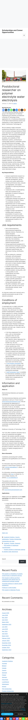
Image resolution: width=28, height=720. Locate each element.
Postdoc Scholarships (15, 539)
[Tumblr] (14, 110)
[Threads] (22, 110)
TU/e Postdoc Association (14, 363)
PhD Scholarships (7, 689)
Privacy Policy (7, 711)
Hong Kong (5, 679)
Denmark (4, 672)
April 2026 (5, 620)
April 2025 (5, 633)
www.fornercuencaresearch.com (11, 401)
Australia (4, 663)
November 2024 (6, 645)
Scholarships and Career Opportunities (12, 31)
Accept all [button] (7, 714)
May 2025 (4, 631)
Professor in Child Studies (9, 587)
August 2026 (5, 613)
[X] (6, 110)
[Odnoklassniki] (19, 110)
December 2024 (6, 643)
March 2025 (5, 636)
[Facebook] (3, 110)
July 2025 (4, 626)
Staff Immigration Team (13, 372)
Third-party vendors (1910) (6, 703)
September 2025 (6, 624)
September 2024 (6, 649)
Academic (6, 543)
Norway (4, 686)
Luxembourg (5, 682)
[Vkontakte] (16, 110)
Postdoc (12, 543)
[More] (24, 110)
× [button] (26, 694)
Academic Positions (9, 537)
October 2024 (6, 647)
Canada (4, 668)
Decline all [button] (20, 714)
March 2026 (5, 622)
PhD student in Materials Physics (11, 590)
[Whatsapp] (11, 110)
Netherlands (5, 539)
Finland (4, 675)
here (12, 474)
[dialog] (14, 706)
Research (17, 543)
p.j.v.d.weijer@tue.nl (12, 477)
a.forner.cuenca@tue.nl (11, 467)
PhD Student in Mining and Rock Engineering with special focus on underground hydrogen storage (11, 579)
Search (4, 559)
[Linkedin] (8, 110)
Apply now (5, 533)
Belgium (4, 665)
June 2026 (5, 615)
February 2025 (6, 638)
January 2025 (6, 640)
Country (17, 537)
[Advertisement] (14, 14)
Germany (4, 677)
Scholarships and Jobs (8, 541)
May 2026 (5, 617)
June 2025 (5, 629)
